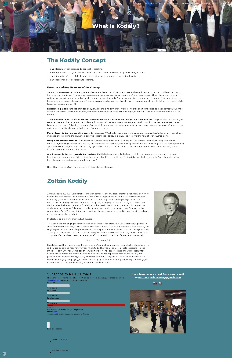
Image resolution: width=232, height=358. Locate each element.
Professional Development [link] (194, 3)
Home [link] (138, 3)
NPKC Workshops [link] (153, 3)
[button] (229, 3)
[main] (116, 26)
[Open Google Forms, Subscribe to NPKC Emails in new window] (121, 274)
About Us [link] (217, 3)
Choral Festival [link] (172, 3)
